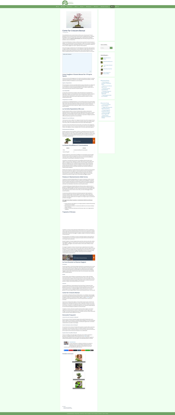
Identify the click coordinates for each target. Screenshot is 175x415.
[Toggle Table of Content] (90, 71)
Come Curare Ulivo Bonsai (67, 407)
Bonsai (64, 406)
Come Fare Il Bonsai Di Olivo (67, 408)
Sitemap (107, 413)
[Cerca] (111, 48)
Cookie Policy (82, 413)
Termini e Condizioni (94, 413)
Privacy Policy (77, 413)
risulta (85, 336)
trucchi (88, 297)
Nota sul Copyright (88, 413)
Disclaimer (100, 413)
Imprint (104, 413)
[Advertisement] (96, 2)
